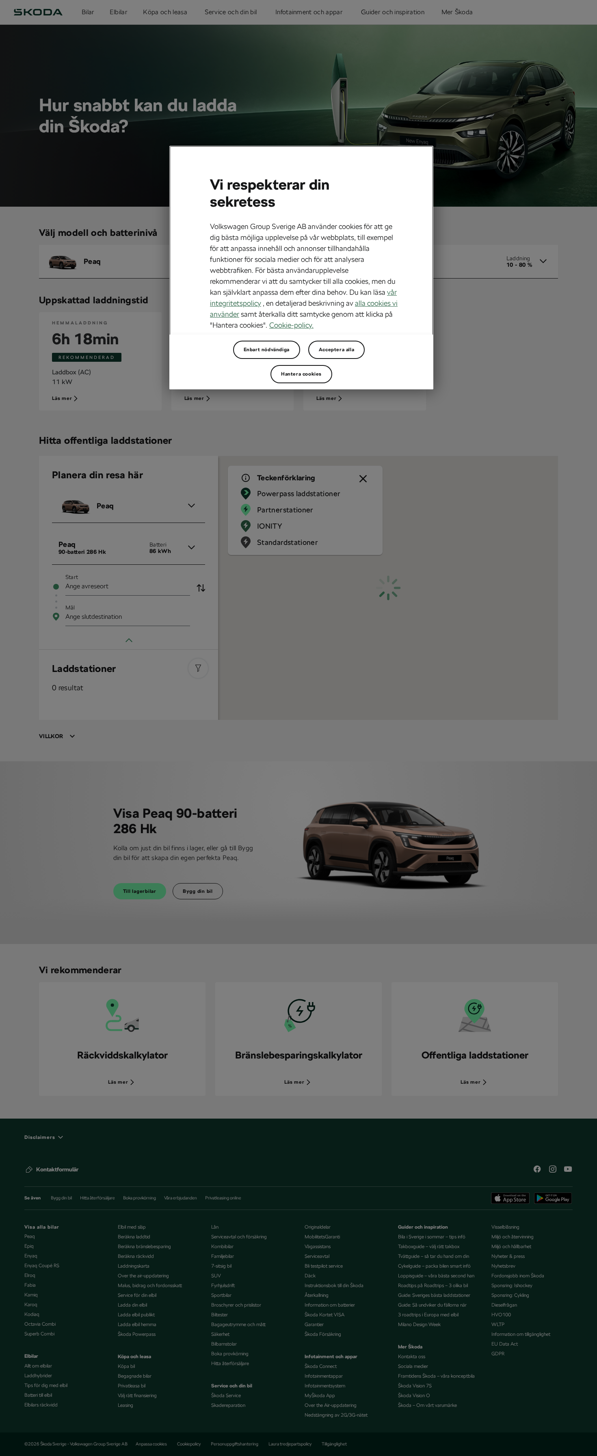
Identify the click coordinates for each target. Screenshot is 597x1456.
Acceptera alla (336, 349)
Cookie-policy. (291, 325)
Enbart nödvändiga (267, 349)
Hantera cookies (301, 374)
